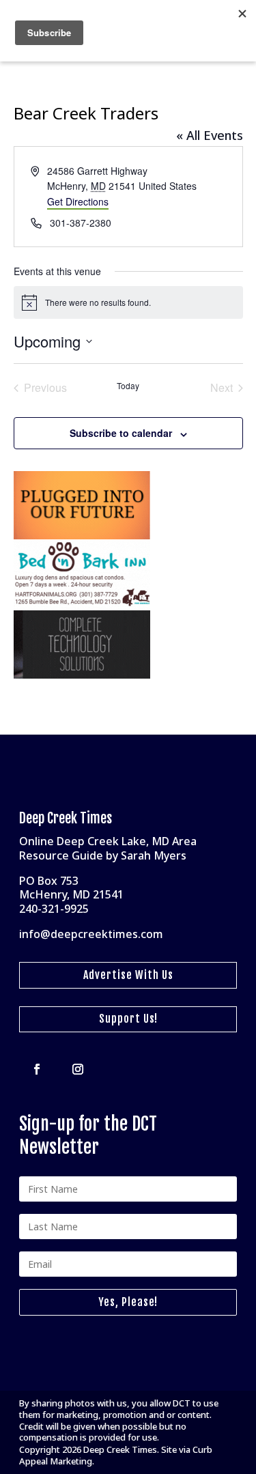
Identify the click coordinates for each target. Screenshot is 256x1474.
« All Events (209, 135)
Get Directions (78, 201)
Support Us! (128, 1018)
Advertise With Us (128, 975)
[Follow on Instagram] (78, 1069)
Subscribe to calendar (121, 433)
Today (128, 385)
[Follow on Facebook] (37, 1069)
